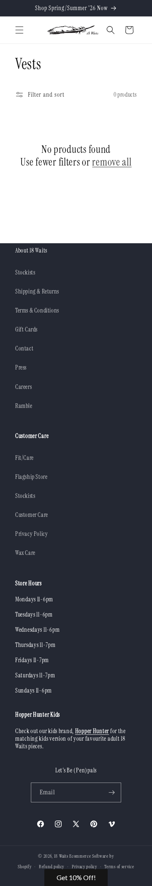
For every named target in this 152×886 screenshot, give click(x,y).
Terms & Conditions (37, 310)
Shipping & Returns (37, 291)
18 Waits (61, 856)
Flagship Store (31, 477)
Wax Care (25, 553)
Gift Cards (26, 329)
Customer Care (31, 515)
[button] (19, 30)
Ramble (24, 406)
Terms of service (119, 867)
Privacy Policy (31, 534)
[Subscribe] (111, 792)
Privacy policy (84, 867)
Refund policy (51, 867)
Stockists (25, 272)
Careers (23, 387)
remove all (111, 162)
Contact (24, 348)
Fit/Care (24, 458)
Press (21, 367)
